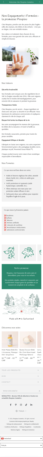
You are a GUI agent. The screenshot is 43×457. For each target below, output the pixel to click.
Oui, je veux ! (14, 235)
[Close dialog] (41, 216)
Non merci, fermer (15, 238)
